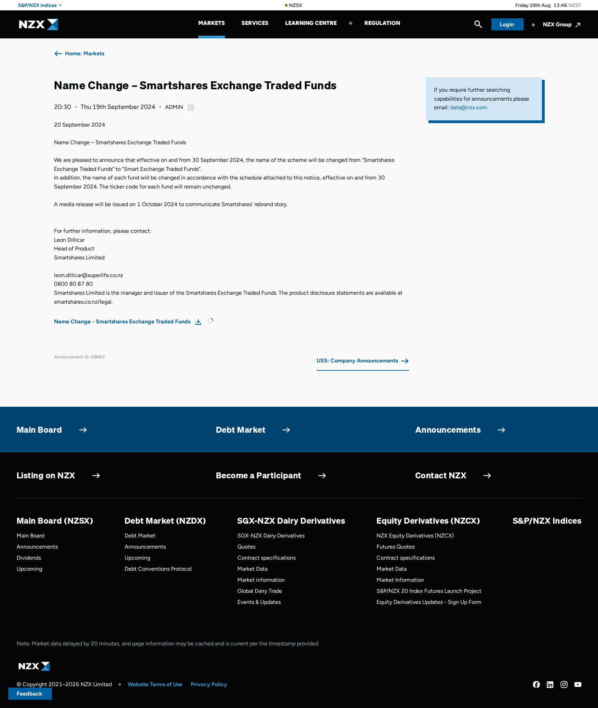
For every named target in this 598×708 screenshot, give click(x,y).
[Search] (478, 26)
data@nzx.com (468, 107)
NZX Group (557, 24)
